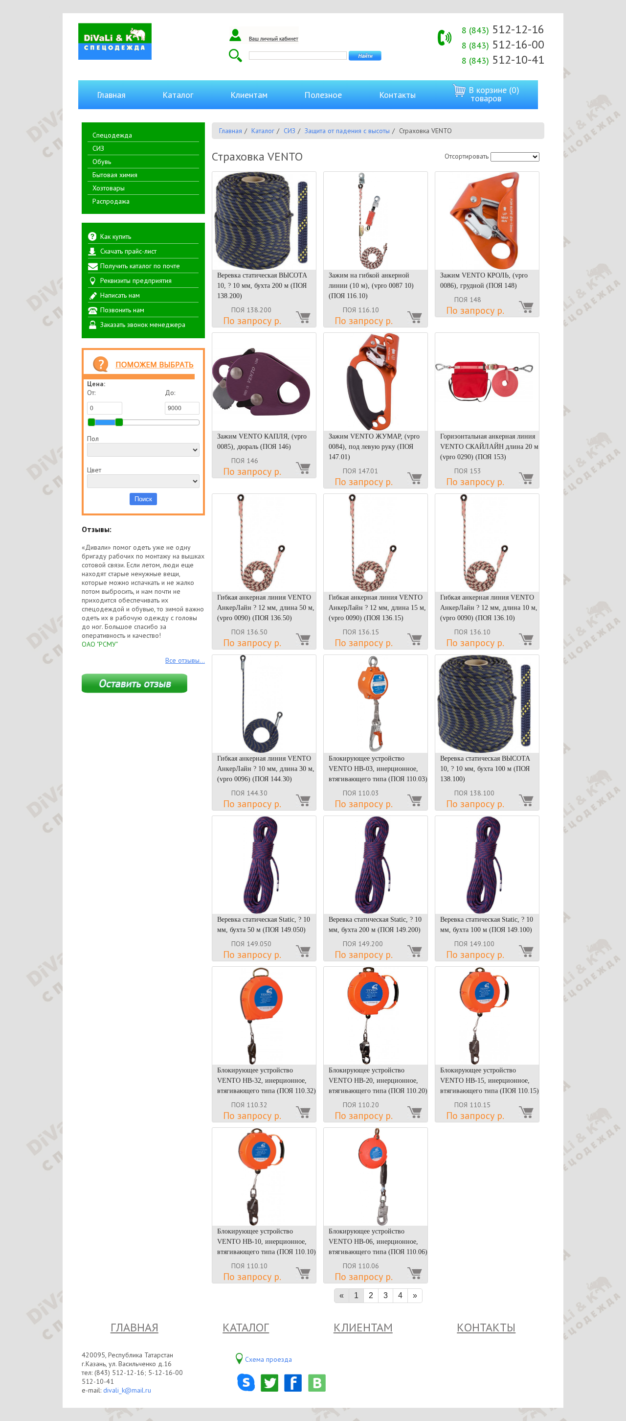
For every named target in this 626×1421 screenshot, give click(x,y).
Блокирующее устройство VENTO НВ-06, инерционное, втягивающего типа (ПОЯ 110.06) (378, 1242)
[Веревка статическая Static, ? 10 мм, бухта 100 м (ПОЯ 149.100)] (487, 865)
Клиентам (249, 94)
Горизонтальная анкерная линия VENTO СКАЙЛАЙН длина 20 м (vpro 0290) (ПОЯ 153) (489, 447)
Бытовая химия (114, 174)
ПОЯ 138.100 (474, 793)
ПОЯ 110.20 (361, 1104)
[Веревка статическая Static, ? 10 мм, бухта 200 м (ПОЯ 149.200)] (375, 865)
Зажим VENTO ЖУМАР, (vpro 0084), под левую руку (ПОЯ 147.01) (374, 447)
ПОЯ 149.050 (251, 943)
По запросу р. (252, 320)
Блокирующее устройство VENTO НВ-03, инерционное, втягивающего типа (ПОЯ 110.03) (378, 769)
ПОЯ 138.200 (251, 309)
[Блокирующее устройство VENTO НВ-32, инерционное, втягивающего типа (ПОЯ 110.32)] (264, 1016)
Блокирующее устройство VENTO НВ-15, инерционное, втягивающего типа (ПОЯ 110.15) (489, 1081)
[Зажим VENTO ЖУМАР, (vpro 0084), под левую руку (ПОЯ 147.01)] (375, 382)
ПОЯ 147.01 (360, 470)
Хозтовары (108, 188)
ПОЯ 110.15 (472, 1104)
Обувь (101, 161)
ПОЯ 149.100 (474, 943)
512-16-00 (503, 44)
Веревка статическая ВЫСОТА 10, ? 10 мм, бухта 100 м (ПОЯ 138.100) (485, 769)
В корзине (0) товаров (492, 94)
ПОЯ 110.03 (361, 793)
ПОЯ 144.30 (249, 793)
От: (91, 392)
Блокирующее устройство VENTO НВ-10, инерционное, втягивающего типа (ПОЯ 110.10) (266, 1242)
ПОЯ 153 (467, 470)
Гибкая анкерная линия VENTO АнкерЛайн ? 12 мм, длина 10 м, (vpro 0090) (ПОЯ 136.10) (488, 608)
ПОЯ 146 (244, 460)
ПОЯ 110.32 (249, 1104)
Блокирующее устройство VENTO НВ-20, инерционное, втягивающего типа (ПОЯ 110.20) (378, 1081)
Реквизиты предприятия (136, 280)
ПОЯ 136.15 (361, 632)
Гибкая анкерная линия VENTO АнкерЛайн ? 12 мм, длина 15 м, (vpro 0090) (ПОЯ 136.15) (377, 608)
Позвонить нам (122, 309)
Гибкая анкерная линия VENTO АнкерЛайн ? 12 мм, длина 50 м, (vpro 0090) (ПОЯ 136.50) (265, 608)
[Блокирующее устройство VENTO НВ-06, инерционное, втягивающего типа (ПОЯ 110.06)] (375, 1177)
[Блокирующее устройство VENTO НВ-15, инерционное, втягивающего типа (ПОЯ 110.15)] (487, 1016)
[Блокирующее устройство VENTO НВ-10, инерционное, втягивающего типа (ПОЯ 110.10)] (264, 1177)
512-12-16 (503, 29)
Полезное (323, 94)
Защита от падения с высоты (347, 130)
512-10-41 (503, 59)
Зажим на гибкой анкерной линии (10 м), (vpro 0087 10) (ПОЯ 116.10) (371, 286)
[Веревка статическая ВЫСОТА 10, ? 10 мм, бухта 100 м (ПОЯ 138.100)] (487, 704)
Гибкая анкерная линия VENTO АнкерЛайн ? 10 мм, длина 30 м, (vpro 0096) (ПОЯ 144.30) (265, 769)
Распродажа (111, 201)
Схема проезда (268, 1359)
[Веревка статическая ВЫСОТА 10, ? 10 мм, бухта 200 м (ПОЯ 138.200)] (264, 221)
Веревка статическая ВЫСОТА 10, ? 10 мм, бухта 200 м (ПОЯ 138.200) (262, 286)
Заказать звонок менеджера (142, 324)
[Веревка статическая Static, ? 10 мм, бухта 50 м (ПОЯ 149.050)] (264, 865)
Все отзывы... (185, 660)
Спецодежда (112, 135)
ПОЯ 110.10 (249, 1265)
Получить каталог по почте (140, 265)
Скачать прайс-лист (128, 251)
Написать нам (120, 295)
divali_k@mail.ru (127, 1390)
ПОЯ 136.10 (472, 632)
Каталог (177, 94)
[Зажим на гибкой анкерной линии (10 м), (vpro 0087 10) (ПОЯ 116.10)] (375, 221)
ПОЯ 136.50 (249, 632)
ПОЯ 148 (467, 299)
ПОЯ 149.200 (363, 943)
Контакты (397, 94)
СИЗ (98, 148)
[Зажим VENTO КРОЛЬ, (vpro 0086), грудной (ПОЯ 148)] (487, 221)
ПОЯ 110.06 (361, 1265)
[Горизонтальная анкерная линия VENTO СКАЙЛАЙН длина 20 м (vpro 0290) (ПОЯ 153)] (487, 382)
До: (170, 392)
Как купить (115, 236)
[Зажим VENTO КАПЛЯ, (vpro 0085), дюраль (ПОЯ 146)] (264, 382)
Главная (111, 94)
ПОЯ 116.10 (361, 309)
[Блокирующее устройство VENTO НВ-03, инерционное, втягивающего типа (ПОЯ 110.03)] (375, 704)
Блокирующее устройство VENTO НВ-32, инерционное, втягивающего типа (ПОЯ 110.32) (266, 1081)
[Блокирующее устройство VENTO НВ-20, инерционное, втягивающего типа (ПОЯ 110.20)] (375, 1016)
